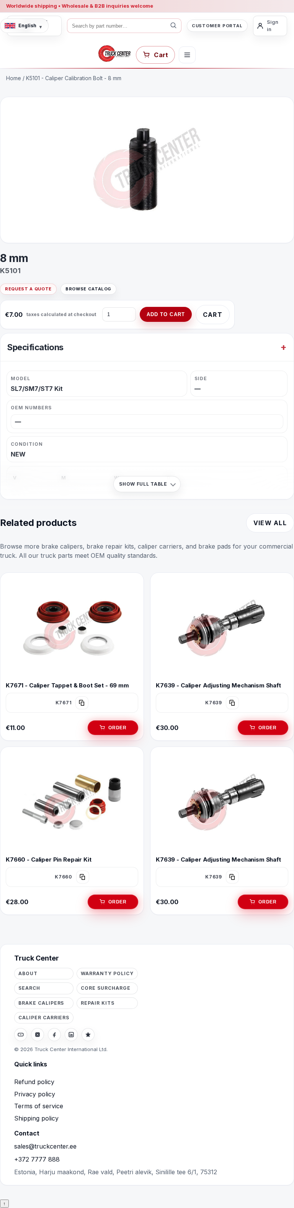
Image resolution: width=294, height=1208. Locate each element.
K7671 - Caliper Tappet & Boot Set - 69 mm (67, 685)
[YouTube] (20, 1034)
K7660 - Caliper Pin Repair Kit (48, 859)
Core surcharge (105, 988)
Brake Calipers (41, 1003)
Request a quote (28, 289)
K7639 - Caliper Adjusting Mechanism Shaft (218, 685)
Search (29, 988)
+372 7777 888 (37, 1159)
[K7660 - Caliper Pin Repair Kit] (72, 802)
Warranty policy (107, 973)
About (28, 973)
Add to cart (166, 314)
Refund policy (34, 1082)
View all (270, 523)
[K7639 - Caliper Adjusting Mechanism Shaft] (222, 628)
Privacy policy (34, 1094)
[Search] (173, 25)
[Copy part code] (81, 702)
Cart (212, 314)
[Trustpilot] (88, 1034)
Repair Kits (97, 1003)
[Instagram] (37, 1034)
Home (13, 78)
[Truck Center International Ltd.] (114, 53)
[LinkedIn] (71, 1034)
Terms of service (38, 1106)
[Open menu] (187, 54)
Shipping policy (36, 1118)
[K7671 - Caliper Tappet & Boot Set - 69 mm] (72, 628)
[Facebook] (54, 1034)
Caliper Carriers (43, 1017)
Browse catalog (88, 289)
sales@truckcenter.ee (45, 1146)
